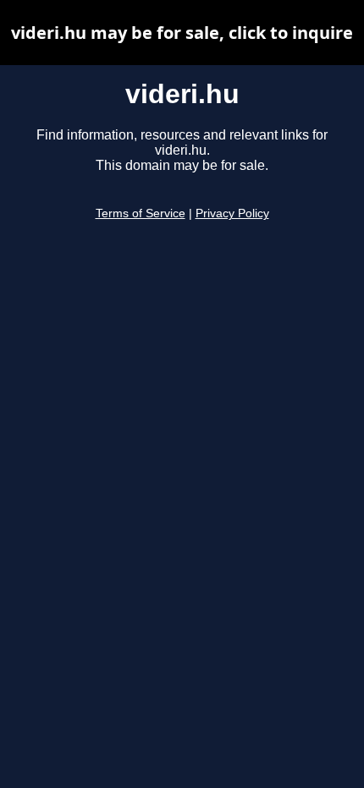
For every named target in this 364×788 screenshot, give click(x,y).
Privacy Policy (232, 213)
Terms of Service (140, 213)
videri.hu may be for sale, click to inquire (182, 32)
